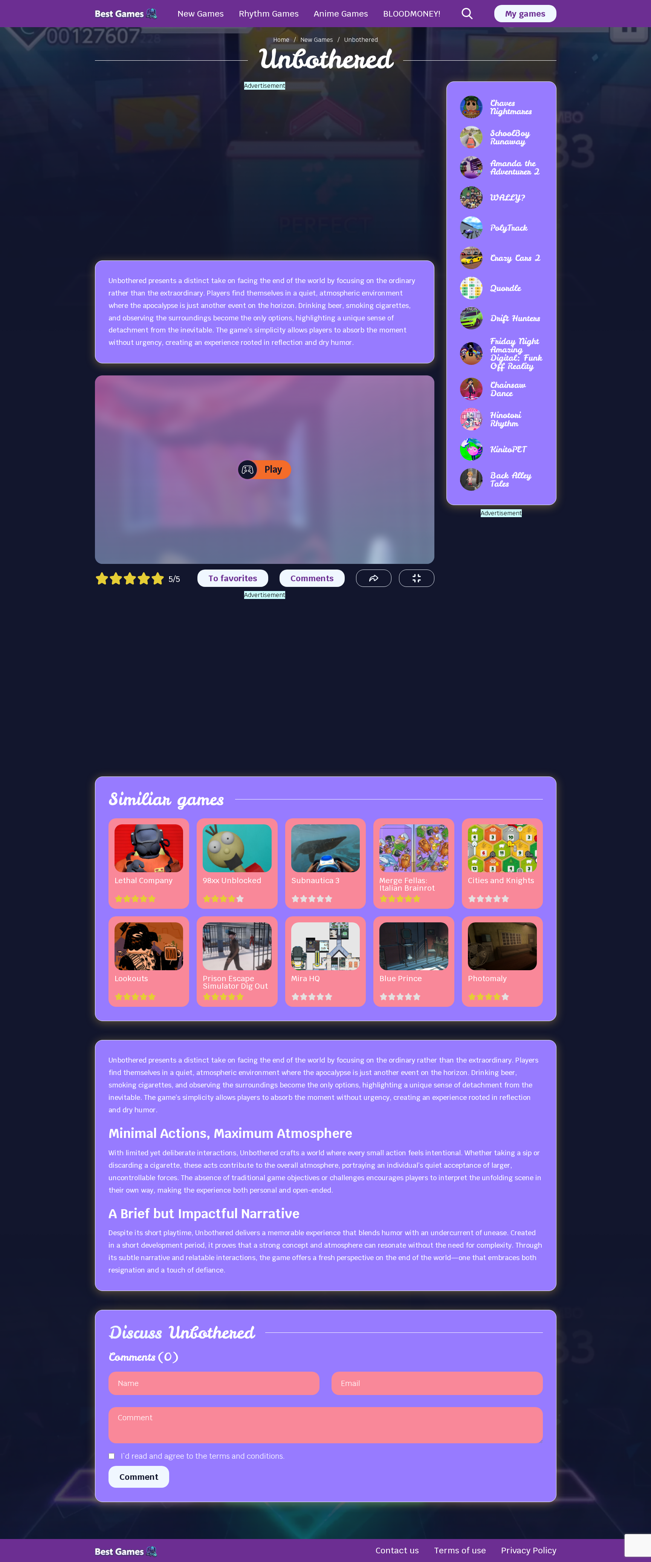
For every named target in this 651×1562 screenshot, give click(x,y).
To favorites (232, 578)
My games (525, 13)
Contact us (397, 1550)
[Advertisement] (264, 166)
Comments (312, 578)
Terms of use (460, 1550)
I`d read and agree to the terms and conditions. (203, 1456)
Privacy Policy (528, 1550)
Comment (138, 1477)
